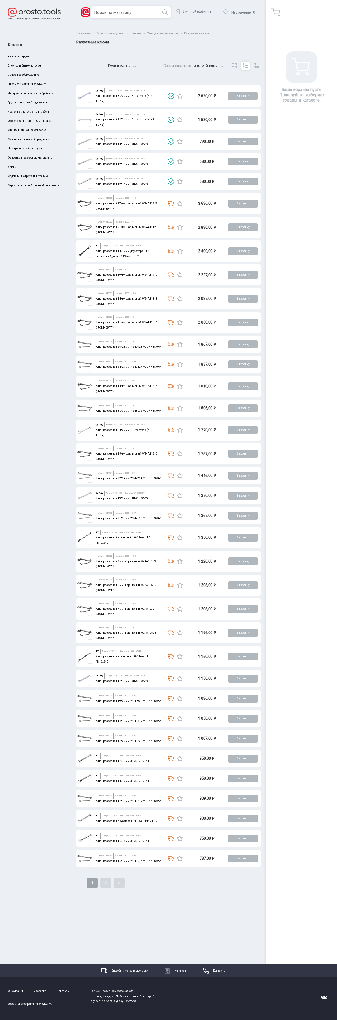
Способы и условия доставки (129, 970)
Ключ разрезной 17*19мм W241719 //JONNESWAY (129, 801)
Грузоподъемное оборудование (27, 102)
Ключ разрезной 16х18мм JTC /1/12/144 (122, 841)
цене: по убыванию (205, 65)
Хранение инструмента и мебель (28, 111)
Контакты (219, 970)
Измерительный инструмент (26, 148)
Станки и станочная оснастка (27, 130)
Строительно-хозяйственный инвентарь (33, 185)
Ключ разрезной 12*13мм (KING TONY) (122, 164)
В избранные (180, 96)
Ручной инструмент (20, 56)
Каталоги (181, 970)
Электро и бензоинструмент (26, 65)
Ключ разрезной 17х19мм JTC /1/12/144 (122, 761)
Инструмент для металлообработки (30, 93)
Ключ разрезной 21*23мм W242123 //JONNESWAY (129, 518)
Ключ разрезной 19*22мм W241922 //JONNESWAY (129, 701)
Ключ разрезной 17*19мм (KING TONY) (122, 681)
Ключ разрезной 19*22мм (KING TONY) (122, 498)
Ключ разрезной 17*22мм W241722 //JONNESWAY (129, 741)
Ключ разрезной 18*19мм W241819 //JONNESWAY (129, 721)
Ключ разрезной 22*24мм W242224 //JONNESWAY (129, 478)
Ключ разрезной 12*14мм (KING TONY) (122, 184)
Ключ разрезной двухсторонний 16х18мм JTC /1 (127, 821)
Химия (12, 166)
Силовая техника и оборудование (29, 139)
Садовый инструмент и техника (28, 176)
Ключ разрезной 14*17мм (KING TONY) (122, 144)
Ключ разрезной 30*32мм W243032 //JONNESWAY (129, 410)
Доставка (40, 990)
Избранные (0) (243, 12)
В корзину (243, 95)
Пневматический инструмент (27, 84)
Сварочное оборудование (23, 74)
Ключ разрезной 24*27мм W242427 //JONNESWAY (129, 366)
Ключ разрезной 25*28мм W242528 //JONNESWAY (129, 346)
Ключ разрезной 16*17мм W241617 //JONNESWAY (129, 861)
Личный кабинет (197, 11)
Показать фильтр (119, 65)
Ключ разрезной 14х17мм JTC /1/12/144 (122, 781)
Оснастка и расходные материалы (30, 157)
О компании (16, 990)
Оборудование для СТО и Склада (29, 120)
